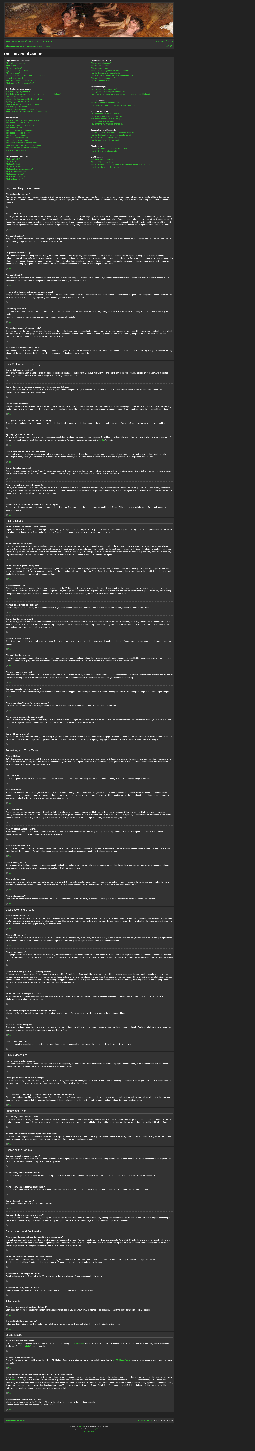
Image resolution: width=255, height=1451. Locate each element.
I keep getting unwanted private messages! (108, 92)
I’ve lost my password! (14, 78)
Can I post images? (13, 166)
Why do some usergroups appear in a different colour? (112, 76)
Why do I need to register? (16, 63)
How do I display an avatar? (17, 107)
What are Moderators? (100, 66)
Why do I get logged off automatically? (21, 81)
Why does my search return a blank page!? (108, 119)
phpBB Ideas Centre (121, 1360)
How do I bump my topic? (16, 150)
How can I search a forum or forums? (105, 114)
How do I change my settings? (18, 92)
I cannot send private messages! (104, 89)
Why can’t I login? (13, 73)
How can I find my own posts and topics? (107, 124)
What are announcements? (16, 171)
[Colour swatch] (167, 46)
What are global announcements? (19, 169)
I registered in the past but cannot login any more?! (26, 76)
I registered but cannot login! (17, 71)
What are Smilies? (13, 164)
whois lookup (16, 1380)
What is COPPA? (12, 66)
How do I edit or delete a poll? (18, 133)
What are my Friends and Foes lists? (105, 103)
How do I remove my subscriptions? (105, 140)
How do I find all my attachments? (104, 151)
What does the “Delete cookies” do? (20, 83)
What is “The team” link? (100, 81)
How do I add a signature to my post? (20, 125)
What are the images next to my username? (23, 104)
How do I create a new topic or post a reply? (23, 120)
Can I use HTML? (13, 161)
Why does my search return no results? (106, 116)
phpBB (101, 440)
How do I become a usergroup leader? (106, 73)
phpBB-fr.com (98, 1429)
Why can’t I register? (14, 68)
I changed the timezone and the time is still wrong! (25, 99)
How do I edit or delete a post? (18, 123)
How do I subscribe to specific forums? (106, 137)
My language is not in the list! (17, 102)
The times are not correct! (16, 97)
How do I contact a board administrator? (107, 167)
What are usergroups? (100, 68)
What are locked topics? (15, 177)
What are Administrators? (101, 63)
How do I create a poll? (15, 128)
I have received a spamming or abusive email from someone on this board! (120, 94)
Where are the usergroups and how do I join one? (110, 71)
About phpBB (25, 1346)
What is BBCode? (13, 159)
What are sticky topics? (15, 174)
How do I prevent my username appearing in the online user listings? (33, 94)
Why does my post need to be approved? (22, 148)
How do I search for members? (103, 121)
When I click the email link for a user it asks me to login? (28, 112)
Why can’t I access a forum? (17, 135)
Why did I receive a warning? (17, 140)
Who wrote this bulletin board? (103, 160)
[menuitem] (21, 42)
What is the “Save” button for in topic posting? (24, 145)
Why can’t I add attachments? (17, 138)
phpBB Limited (77, 1343)
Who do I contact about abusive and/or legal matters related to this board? (120, 165)
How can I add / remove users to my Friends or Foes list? (113, 105)
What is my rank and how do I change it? (22, 109)
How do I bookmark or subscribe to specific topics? (111, 135)
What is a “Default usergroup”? (103, 78)
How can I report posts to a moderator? (21, 143)
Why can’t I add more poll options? (19, 130)
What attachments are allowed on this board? (109, 149)
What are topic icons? (14, 179)
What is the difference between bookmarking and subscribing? (116, 132)
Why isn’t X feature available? (103, 162)
